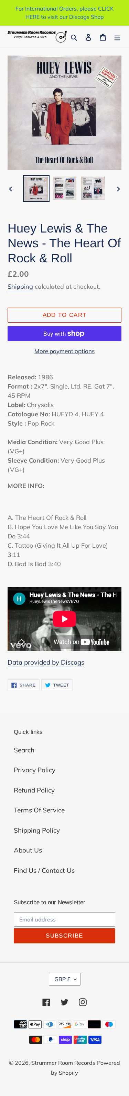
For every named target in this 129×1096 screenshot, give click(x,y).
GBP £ (62, 979)
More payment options (64, 351)
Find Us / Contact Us (44, 870)
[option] (36, 189)
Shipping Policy (37, 830)
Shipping (20, 286)
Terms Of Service (39, 810)
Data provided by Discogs (46, 662)
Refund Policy (34, 790)
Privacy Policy (34, 770)
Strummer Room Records (63, 1062)
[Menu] (117, 36)
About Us (28, 850)
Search (24, 750)
